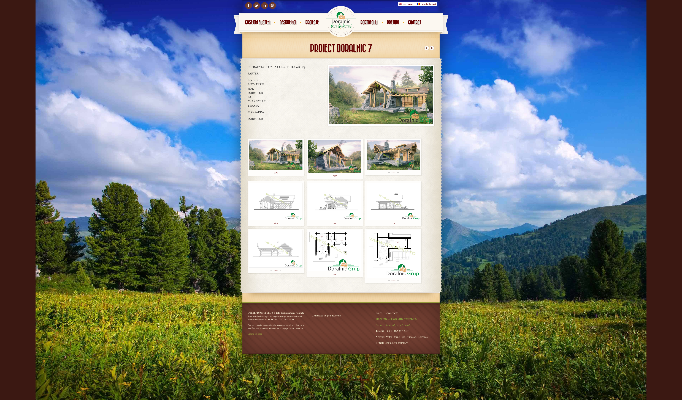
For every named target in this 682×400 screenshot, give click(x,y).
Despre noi (288, 22)
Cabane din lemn (255, 333)
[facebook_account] (248, 5)
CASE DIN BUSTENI (257, 22)
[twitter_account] (256, 5)
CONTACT (414, 22)
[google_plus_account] (264, 5)
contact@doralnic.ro (396, 342)
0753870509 (401, 331)
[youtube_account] (272, 5)
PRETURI (393, 22)
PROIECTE (312, 22)
